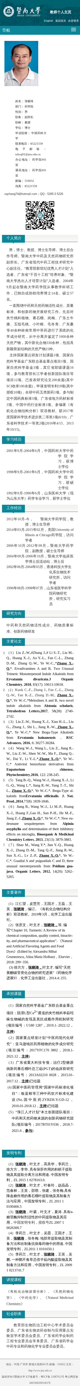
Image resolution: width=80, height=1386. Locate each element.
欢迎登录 (73, 20)
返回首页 (60, 20)
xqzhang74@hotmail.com (20, 194)
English (48, 20)
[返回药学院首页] (30, 12)
